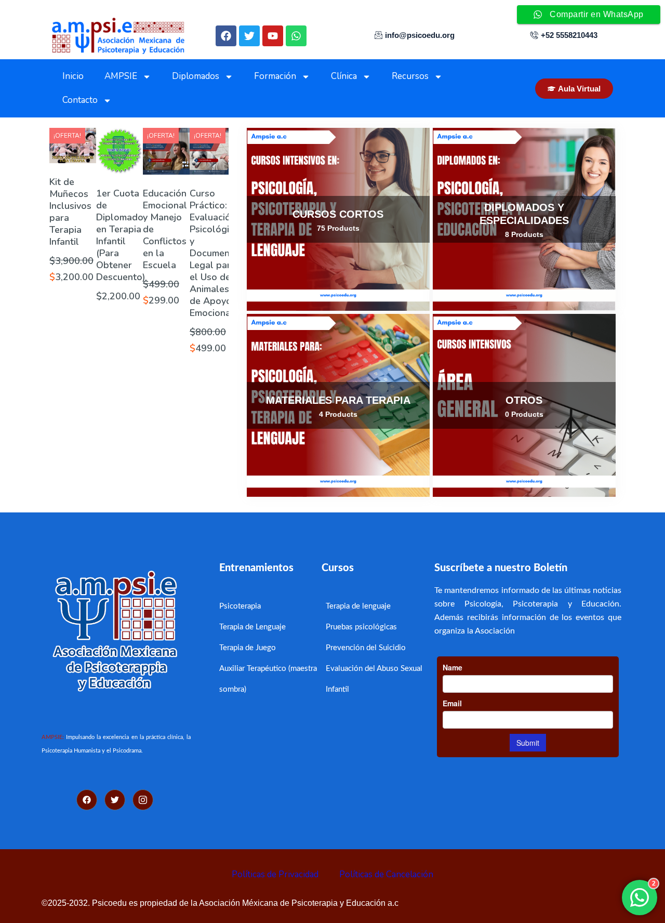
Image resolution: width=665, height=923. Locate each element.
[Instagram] (142, 799)
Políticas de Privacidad (275, 874)
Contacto (80, 100)
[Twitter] (249, 35)
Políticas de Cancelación (386, 874)
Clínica (344, 76)
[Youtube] (272, 35)
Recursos (410, 76)
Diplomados (195, 76)
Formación (275, 76)
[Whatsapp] (296, 35)
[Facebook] (226, 35)
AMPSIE (120, 76)
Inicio (73, 76)
